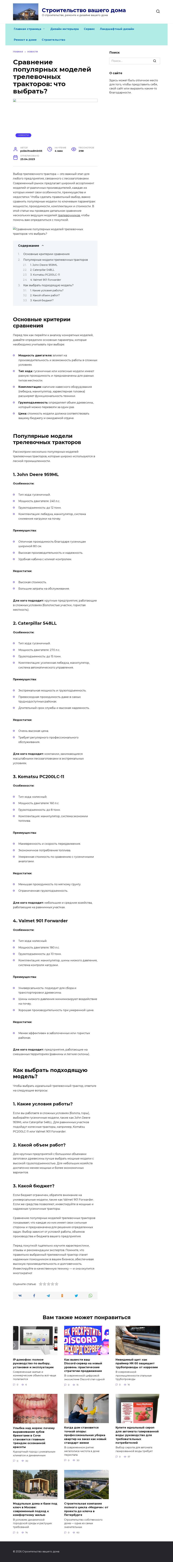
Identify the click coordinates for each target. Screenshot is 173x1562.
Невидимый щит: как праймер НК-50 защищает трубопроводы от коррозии (137, 1363)
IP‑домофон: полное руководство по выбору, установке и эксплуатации (33, 1363)
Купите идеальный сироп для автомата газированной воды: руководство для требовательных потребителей (137, 1435)
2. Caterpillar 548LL (42, 269)
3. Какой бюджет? (42, 300)
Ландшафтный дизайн (117, 29)
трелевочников (69, 215)
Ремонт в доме (25, 39)
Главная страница (27, 29)
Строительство (53, 39)
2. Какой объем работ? (45, 295)
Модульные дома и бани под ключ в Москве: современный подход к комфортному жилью (35, 1509)
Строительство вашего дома (84, 10)
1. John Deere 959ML (43, 264)
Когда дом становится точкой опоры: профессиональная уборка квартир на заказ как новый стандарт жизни (85, 1435)
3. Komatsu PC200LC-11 (45, 274)
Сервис (89, 29)
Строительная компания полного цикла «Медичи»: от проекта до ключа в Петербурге (86, 1509)
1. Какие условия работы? (47, 290)
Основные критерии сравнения (46, 254)
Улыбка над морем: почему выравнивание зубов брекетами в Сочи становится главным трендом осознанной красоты (34, 1437)
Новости (23, 135)
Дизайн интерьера (64, 29)
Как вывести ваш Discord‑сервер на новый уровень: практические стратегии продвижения (83, 1365)
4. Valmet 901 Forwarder (45, 279)
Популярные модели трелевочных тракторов (55, 259)
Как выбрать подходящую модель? (48, 285)
